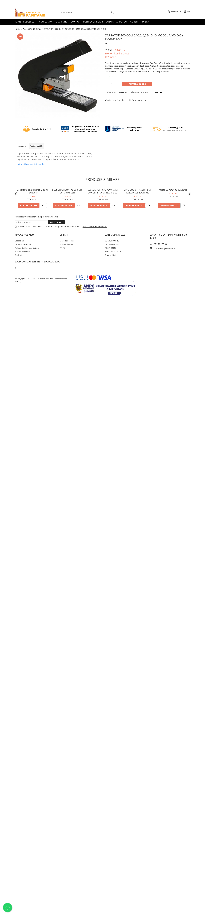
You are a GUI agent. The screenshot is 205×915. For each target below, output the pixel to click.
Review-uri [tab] (36, 146)
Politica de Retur (67, 244)
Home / (19, 28)
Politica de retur (93, 21)
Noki (107, 43)
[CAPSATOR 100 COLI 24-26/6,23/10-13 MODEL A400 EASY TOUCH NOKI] (57, 75)
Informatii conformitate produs (31, 164)
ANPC (62, 248)
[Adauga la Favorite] (43, 205)
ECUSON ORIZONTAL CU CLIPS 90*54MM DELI (67, 191)
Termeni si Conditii (23, 244)
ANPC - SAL (121, 21)
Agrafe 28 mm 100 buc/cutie (173, 189)
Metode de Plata (67, 240)
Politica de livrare (22, 251)
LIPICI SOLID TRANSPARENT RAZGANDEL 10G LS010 (137, 191)
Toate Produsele (24, 21)
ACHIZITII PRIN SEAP (140, 21)
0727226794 (160, 244)
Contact (76, 21)
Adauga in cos (137, 83)
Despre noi (62, 21)
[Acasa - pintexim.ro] (30, 12)
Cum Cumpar (46, 21)
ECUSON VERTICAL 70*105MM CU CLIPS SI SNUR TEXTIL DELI (102, 191)
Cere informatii (138, 100)
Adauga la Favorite (115, 100)
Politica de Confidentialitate (95, 226)
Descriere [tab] (21, 146)
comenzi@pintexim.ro (164, 248)
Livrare (110, 21)
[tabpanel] (57, 75)
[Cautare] (112, 12)
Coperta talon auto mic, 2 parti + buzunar (32, 191)
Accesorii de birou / (33, 28)
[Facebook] (16, 267)
